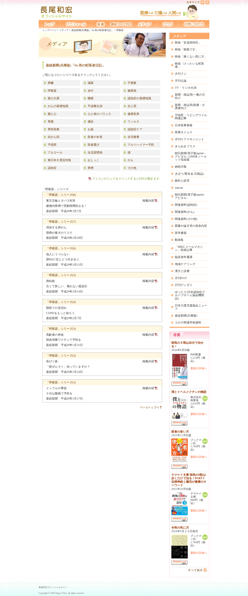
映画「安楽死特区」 (188, 42)
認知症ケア (135, 129)
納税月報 (181, 166)
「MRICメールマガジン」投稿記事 (189, 248)
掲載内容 (148, 200)
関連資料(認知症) (186, 204)
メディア (64, 30)
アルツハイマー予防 (141, 144)
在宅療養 (133, 136)
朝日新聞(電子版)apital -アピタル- (190, 196)
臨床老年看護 (183, 257)
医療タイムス (183, 132)
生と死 (132, 106)
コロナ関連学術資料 (188, 322)
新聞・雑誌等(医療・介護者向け (190, 106)
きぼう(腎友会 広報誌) (189, 173)
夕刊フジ (181, 73)
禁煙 (90, 167)
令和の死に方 (180, 527)
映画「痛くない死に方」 (191, 56)
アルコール (55, 152)
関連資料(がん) (184, 211)
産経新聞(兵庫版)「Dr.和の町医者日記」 (92, 30)
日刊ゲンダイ (183, 284)
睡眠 (90, 98)
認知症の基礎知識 (139, 98)
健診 (90, 121)
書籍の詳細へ (198, 368)
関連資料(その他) (186, 218)
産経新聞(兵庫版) (186, 315)
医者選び (93, 144)
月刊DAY (181, 278)
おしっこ (93, 160)
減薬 (90, 82)
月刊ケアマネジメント (189, 139)
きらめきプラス (185, 146)
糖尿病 (132, 90)
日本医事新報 (183, 125)
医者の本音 (95, 136)
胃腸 (51, 121)
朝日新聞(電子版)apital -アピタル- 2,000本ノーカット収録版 (191, 156)
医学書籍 (181, 232)
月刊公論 (181, 80)
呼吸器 (52, 90)
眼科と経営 (182, 180)
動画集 (179, 239)
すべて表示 (195, 570)
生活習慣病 (95, 152)
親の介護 (54, 98)
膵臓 (51, 82)
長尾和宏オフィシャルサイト (53, 587)
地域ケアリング (185, 264)
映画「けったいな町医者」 (189, 65)
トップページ (49, 30)
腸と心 (52, 113)
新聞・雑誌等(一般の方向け (190, 96)
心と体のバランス (99, 113)
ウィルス (133, 121)
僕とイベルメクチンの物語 (189, 391)
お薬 (90, 129)
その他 (132, 167)
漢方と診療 (182, 271)
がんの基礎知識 (58, 106)
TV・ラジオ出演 (185, 87)
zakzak (179, 187)
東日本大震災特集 (59, 160)
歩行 (90, 90)
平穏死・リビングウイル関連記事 (191, 117)
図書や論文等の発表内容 (191, 225)
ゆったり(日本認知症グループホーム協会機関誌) (190, 295)
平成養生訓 (95, 106)
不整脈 (132, 82)
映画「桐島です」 (186, 49)
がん (130, 160)
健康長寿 (133, 113)
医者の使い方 (180, 431)
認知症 (52, 167)
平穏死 (52, 144)
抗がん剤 (54, 136)
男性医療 (54, 129)
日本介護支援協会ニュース (191, 307)
